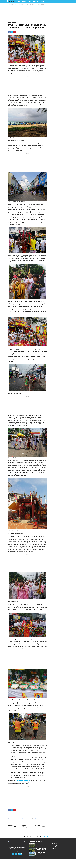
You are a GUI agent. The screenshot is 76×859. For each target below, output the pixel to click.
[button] (68, 1)
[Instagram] (16, 854)
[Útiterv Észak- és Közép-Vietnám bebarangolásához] (32, 850)
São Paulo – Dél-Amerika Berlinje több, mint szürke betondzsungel (40, 853)
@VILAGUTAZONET (47, 836)
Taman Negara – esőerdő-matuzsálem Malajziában (40, 844)
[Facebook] (9, 32)
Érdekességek (17, 4)
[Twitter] (12, 32)
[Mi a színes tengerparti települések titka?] (41, 822)
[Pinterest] (14, 32)
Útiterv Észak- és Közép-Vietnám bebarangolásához (41, 849)
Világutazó (11, 29)
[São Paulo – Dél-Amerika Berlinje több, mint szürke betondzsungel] (32, 854)
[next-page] (10, 830)
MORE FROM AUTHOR (21, 815)
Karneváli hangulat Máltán (12, 826)
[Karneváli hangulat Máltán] (14, 822)
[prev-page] (9, 830)
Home (9, 4)
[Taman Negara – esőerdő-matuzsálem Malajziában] (32, 845)
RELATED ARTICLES (12, 815)
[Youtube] (21, 854)
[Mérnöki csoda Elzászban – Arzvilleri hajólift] (28, 822)
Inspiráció (12, 4)
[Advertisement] (38, 13)
